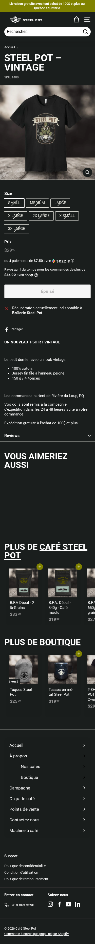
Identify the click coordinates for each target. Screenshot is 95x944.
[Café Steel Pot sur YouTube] (68, 904)
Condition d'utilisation (21, 872)
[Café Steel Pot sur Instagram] (50, 904)
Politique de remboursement (26, 879)
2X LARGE (41, 215)
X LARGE (15, 215)
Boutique (60, 642)
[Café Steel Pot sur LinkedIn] (77, 904)
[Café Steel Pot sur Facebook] (59, 904)
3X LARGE (16, 228)
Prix (7, 241)
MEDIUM (37, 203)
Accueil (9, 47)
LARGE (60, 203)
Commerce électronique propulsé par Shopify (36, 934)
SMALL (14, 203)
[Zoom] (87, 172)
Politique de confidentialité (25, 866)
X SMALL (67, 215)
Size (8, 193)
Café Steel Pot (45, 551)
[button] (47, 260)
